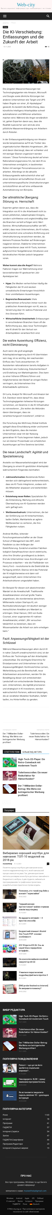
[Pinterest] (18, 53)
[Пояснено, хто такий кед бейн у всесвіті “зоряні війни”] (10, 894)
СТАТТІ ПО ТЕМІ (11, 752)
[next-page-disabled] (9, 802)
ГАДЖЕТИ (16, 1204)
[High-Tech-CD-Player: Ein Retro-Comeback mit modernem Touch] (10, 762)
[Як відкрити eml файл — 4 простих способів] (10, 921)
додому (6, 23)
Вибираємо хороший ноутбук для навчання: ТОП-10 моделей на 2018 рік (26, 856)
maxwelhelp (7, 864)
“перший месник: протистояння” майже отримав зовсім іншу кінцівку (34, 907)
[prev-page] (4, 802)
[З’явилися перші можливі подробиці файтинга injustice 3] (10, 976)
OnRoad (40, 1198)
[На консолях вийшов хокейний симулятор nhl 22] (10, 962)
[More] (31, 53)
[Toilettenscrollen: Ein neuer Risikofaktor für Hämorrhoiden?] (10, 775)
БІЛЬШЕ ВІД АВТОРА (32, 752)
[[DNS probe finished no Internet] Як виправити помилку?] (10, 989)
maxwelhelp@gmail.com (35, 1190)
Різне (13, 23)
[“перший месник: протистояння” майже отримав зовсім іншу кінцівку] (10, 907)
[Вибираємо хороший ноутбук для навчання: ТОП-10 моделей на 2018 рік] (26, 833)
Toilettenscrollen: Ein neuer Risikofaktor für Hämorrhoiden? (39, 736)
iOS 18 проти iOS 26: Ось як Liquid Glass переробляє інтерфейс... (31, 948)
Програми (39, 1201)
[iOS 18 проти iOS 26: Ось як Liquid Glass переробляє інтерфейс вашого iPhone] (10, 948)
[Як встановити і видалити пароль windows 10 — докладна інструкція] (10, 1096)
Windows (10, 1198)
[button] (4, 16)
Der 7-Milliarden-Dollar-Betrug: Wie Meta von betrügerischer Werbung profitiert (14, 738)
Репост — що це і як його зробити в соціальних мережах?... (30, 1068)
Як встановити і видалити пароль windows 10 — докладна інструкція (34, 1095)
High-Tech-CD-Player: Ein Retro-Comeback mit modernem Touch (31, 762)
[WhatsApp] (24, 53)
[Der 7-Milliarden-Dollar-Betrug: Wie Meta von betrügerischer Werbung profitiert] (10, 789)
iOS (33, 1198)
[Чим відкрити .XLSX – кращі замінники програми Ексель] (10, 1082)
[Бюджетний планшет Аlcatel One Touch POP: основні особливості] (10, 934)
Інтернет (29, 1201)
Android (19, 1198)
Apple (27, 1198)
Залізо (20, 1201)
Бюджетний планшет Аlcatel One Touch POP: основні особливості (32, 934)
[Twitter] (12, 53)
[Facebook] (5, 53)
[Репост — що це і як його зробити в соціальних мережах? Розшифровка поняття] (10, 1068)
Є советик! (11, 1201)
